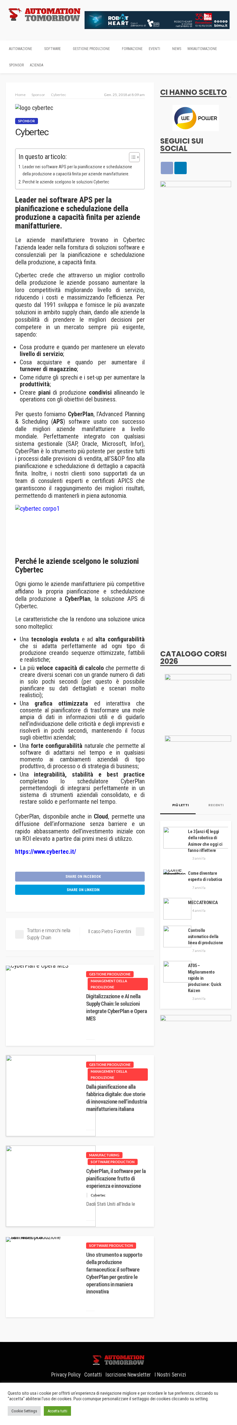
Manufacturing (104, 1155)
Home (20, 94)
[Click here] (195, 118)
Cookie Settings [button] (24, 1411)
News (176, 49)
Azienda (36, 65)
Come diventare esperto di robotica (205, 876)
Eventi (154, 49)
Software (52, 49)
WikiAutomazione (202, 49)
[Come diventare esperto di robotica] (174, 872)
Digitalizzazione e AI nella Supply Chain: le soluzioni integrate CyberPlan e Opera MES (116, 1007)
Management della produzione (109, 984)
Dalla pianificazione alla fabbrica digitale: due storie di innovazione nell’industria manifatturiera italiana (116, 1098)
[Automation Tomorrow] (118, 1359)
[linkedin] (180, 168)
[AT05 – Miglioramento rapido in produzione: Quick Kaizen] (177, 972)
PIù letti (180, 805)
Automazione (20, 49)
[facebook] (167, 168)
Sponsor (16, 65)
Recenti (216, 805)
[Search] (226, 48)
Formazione (132, 49)
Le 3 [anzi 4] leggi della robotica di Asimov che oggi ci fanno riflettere (205, 841)
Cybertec (98, 1195)
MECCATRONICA (203, 902)
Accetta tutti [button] (57, 1411)
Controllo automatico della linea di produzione (205, 936)
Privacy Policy (66, 1375)
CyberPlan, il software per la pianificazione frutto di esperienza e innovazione (116, 1178)
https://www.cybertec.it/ (45, 851)
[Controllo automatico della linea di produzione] (177, 936)
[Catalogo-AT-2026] (198, 701)
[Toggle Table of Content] (131, 157)
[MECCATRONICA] (177, 909)
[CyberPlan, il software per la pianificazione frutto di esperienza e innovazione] (51, 1186)
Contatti (93, 1375)
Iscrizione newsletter (128, 1375)
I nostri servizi (170, 1375)
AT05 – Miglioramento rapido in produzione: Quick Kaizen (204, 978)
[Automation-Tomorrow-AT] (198, 762)
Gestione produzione (91, 49)
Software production (113, 1162)
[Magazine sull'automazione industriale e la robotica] (44, 14)
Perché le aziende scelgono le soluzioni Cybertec (66, 182)
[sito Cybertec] (80, 527)
